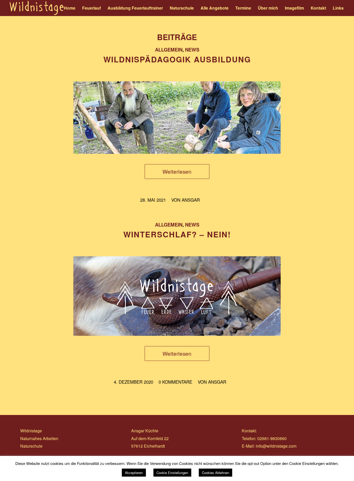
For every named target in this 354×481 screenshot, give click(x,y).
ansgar (191, 200)
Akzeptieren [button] (134, 472)
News (192, 49)
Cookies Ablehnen (215, 472)
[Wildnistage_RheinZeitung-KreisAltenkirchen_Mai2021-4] (177, 117)
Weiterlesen (177, 171)
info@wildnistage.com (276, 446)
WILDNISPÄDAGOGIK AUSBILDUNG (177, 59)
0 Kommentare (175, 382)
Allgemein (168, 49)
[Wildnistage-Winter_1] (177, 296)
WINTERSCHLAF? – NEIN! (177, 234)
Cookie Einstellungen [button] (172, 472)
